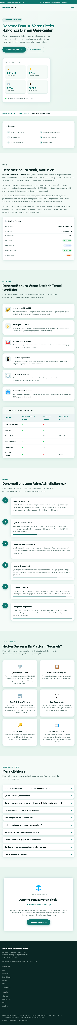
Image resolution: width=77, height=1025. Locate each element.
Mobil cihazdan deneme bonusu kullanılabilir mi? (38, 825)
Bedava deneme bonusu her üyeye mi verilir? (38, 810)
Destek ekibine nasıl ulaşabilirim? (38, 854)
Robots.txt (6, 999)
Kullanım (26, 113)
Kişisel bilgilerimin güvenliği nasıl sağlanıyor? (38, 832)
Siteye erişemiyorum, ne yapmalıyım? (38, 817)
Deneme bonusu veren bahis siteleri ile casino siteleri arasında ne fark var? (38, 803)
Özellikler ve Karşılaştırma (50, 132)
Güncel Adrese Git (37, 922)
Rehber (13, 113)
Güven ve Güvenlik (48, 137)
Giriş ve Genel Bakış (16, 132)
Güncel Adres (46, 142)
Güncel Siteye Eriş (13, 50)
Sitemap (5, 996)
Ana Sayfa (5, 113)
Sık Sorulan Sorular (15, 142)
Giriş (3, 970)
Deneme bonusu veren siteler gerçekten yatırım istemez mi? (38, 788)
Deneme (9, 7)
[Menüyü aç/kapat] (73, 7)
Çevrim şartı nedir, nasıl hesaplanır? (38, 795)
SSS (3, 984)
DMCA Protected (23, 1020)
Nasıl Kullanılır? (36, 50)
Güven (4, 980)
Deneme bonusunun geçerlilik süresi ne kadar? (38, 839)
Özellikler (20, 113)
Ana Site (5, 1006)
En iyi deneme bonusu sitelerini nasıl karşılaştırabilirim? (38, 847)
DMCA (4, 1003)
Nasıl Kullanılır (6, 977)
